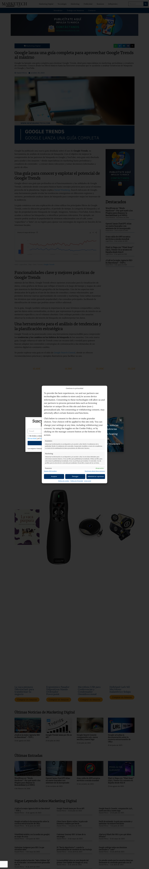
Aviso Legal (87, 481)
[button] (120, 420)
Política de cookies (63, 481)
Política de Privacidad (76, 481)
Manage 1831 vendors (50, 471)
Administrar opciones (96, 476)
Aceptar (54, 476)
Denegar (75, 476)
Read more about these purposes (95, 471)
